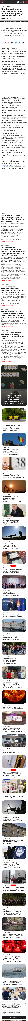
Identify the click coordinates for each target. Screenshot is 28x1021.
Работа (14, 21)
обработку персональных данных (9, 1010)
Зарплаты (19, 21)
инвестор (4, 165)
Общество (4, 21)
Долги (9, 21)
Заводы (25, 21)
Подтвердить (14, 1017)
